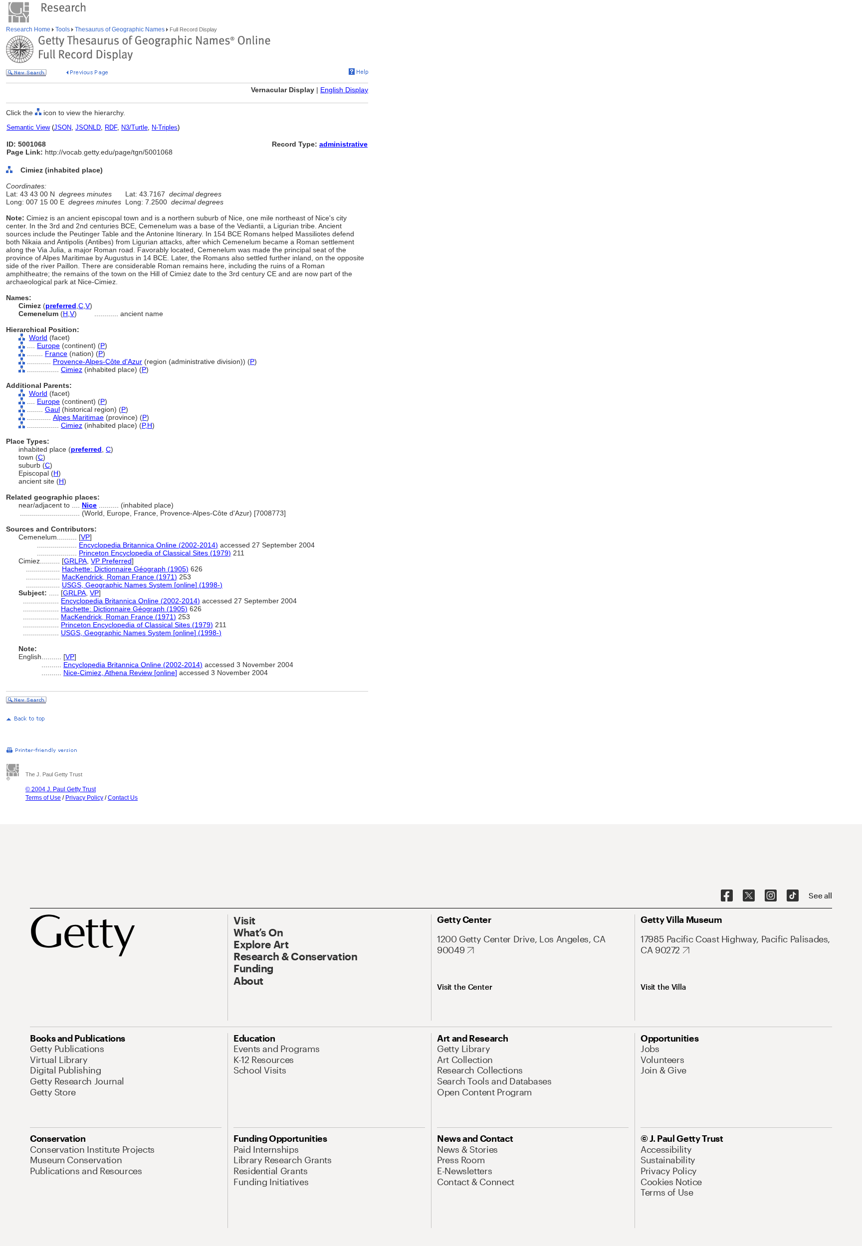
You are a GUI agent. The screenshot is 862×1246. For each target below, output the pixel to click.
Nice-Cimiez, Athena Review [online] (120, 673)
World (38, 338)
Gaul (52, 409)
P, (144, 425)
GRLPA (75, 561)
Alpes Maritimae (78, 417)
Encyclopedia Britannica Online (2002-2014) (148, 545)
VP (85, 537)
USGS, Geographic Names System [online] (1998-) (142, 585)
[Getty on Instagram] (771, 896)
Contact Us (123, 797)
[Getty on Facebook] (727, 896)
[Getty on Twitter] (749, 896)
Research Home (29, 29)
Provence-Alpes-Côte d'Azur (97, 361)
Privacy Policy (84, 797)
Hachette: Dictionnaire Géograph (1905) (125, 569)
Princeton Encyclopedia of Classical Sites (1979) (155, 553)
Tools (62, 29)
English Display (344, 90)
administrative (343, 144)
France (56, 353)
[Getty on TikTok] (793, 896)
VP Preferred (111, 561)
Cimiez (71, 369)
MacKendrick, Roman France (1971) (119, 577)
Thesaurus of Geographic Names (119, 29)
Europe (48, 346)
